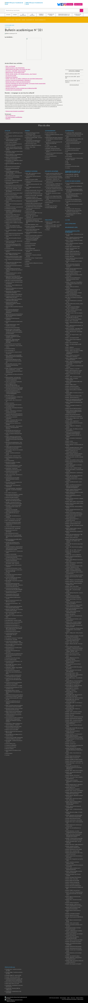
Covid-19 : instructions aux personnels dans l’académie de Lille (14, 382)
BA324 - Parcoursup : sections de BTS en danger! (74, 507)
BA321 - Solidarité (70, 347)
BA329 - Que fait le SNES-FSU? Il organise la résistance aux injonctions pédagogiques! (74, 768)
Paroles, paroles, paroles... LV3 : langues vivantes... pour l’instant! (21, 74)
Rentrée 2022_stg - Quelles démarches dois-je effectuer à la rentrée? (74, 686)
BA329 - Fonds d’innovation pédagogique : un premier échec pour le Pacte (74, 782)
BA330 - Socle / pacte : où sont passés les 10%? (74, 822)
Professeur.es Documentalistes (72, 150)
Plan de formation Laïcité (31, 143)
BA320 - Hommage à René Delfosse (73, 296)
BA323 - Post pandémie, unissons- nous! (74, 460)
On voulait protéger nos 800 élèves (14, 117)
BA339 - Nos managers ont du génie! (73, 941)
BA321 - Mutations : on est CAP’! (73, 369)
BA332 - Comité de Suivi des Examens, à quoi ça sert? (74, 856)
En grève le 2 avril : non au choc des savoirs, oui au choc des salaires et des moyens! (13, 680)
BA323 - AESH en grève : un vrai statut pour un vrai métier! (74, 465)
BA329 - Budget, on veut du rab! (72, 757)
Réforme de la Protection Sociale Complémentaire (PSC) (32, 133)
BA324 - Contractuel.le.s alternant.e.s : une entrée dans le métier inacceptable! (74, 513)
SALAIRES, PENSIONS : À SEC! (32, 224)
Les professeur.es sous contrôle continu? (14, 185)
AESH (67, 163)
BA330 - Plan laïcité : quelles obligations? (74, 844)
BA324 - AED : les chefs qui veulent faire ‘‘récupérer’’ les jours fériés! (74, 476)
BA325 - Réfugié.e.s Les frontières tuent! (74, 580)
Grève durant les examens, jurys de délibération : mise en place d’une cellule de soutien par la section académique (14, 277)
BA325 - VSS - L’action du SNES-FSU (73, 555)
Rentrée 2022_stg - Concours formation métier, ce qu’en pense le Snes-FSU (74, 681)
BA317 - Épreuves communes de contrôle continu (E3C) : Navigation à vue (74, 238)
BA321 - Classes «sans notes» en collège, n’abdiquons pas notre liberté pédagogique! (74, 352)
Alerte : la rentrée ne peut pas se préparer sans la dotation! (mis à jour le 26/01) (14, 706)
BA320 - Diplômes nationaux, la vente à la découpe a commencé (74, 259)
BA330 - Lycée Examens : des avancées (74, 820)
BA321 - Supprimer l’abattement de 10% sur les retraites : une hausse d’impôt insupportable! (74, 363)
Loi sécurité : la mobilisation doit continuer (16, 85)
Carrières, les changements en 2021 (33, 192)
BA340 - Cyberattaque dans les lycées (73, 948)
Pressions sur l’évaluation (12, 77)
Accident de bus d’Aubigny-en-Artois (13, 221)
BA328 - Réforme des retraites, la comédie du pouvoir (73, 731)
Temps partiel (28, 253)
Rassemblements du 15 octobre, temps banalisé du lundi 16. (14, 648)
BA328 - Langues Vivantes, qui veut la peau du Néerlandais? (73, 722)
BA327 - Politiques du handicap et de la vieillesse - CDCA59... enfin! (74, 650)
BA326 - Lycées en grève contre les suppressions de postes (73, 612)
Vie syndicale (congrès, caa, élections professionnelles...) (73, 214)
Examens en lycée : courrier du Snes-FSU (14, 622)
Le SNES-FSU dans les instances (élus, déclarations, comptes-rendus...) (74, 211)
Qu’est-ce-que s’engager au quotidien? (15, 111)
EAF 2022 (8, 573)
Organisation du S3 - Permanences (73, 209)
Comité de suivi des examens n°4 (12, 625)
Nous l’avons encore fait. (11, 618)
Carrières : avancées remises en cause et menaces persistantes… (34, 227)
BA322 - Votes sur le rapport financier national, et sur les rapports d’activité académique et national (73, 412)
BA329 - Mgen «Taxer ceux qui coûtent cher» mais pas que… (74, 799)
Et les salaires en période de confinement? (11, 417)
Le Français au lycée (10, 248)
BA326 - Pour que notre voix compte (73, 588)
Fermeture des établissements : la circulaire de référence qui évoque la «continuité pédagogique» (13, 392)
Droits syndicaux (49, 202)
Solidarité (8, 119)
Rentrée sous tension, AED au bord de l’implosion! (13, 566)
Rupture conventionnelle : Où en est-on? (34, 190)
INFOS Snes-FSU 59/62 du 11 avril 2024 (14, 685)
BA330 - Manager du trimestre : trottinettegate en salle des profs (73, 847)
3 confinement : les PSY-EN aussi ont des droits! (14, 133)
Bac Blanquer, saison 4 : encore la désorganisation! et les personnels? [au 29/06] (14, 692)
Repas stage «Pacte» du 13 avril (12, 983)
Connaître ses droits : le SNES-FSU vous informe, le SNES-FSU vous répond (54, 184)
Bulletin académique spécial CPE (72, 74)
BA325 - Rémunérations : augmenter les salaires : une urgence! (74, 563)
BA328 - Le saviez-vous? (71, 743)
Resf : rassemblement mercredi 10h (13, 520)
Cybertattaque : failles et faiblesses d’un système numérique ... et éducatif (14, 724)
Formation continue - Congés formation (34, 258)
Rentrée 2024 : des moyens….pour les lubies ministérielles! (13, 665)
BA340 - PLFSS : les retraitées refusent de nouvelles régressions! (74, 961)
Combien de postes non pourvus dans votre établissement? (13, 715)
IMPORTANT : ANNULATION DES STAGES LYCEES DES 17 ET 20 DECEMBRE (12, 341)
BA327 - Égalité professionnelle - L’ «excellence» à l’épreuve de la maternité (74, 647)
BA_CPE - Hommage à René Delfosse (73, 319)
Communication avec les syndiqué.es (13, 344)
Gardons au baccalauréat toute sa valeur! (14, 193)
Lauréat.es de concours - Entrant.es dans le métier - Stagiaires (74, 159)
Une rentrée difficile (10, 460)
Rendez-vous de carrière (31, 243)
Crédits (68, 997)
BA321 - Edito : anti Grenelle (72, 321)
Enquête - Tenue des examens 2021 (13, 977)
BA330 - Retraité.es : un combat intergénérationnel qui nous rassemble (74, 831)
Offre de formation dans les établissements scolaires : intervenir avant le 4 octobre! (13, 304)
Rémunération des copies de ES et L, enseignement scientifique (13, 292)
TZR (67, 152)
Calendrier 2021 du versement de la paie (34, 193)
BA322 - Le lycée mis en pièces (72, 386)
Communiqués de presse (11, 747)
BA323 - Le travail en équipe (72, 443)
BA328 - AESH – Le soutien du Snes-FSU (74, 720)
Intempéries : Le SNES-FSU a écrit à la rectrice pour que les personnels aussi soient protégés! (13, 212)
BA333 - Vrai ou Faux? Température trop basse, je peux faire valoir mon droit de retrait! (74, 894)
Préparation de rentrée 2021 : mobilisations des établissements (13, 510)
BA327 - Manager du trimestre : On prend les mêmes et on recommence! (74, 636)
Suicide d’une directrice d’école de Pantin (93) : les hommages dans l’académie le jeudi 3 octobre (14, 315)
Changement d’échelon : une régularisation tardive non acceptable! (34, 198)
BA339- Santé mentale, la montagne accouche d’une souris (73, 928)
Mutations (28, 242)
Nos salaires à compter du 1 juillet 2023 (14, 638)
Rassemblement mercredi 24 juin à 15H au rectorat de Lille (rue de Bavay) (14, 176)
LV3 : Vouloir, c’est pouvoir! (11, 492)
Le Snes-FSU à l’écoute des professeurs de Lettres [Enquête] (14, 575)
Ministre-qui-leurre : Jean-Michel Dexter (15, 68)
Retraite (27, 261)
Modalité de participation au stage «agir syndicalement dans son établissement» (14, 979)
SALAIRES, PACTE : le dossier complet (13, 620)
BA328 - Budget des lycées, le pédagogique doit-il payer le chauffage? (74, 736)
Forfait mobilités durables (11, 660)
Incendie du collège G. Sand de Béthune (14, 294)
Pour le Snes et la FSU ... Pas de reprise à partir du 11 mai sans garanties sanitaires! (14, 428)
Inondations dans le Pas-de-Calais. (13, 658)
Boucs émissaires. (9, 178)
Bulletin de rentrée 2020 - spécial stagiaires (72, 81)
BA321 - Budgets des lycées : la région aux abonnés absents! (74, 359)
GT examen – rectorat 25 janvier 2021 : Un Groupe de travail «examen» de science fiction (14, 507)
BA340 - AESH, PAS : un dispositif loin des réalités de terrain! (74, 958)
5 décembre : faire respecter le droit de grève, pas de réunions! (14, 144)
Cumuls (27, 264)
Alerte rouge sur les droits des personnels (14, 233)
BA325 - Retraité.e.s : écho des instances (74, 581)
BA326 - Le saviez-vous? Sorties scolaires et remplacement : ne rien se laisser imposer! (74, 630)
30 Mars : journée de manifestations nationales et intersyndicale (13, 158)
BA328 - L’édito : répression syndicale (74, 711)
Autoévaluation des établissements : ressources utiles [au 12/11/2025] (33, 141)
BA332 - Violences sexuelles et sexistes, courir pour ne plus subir (74, 872)
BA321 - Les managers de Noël (72, 337)
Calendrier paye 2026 (30, 211)
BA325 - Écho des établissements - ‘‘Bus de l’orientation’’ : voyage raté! (74, 535)
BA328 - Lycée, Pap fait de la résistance (74, 718)
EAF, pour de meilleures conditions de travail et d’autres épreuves (13, 559)
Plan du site (73, 997)
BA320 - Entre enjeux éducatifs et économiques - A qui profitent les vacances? (73, 266)
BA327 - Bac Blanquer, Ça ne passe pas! (74, 416)
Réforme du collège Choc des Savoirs (33, 145)
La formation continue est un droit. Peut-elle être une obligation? (54, 190)
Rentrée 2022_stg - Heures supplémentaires (71, 692)
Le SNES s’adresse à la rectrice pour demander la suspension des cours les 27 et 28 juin (14, 270)
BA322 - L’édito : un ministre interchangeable (72, 379)
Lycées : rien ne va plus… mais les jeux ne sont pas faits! (14, 475)
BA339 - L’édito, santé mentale (72, 923)
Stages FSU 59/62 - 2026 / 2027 (72, 176)
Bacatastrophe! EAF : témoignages (13, 528)
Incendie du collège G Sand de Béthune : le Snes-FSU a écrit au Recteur (14, 300)
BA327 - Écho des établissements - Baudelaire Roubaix (73, 661)
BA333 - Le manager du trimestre (73, 884)
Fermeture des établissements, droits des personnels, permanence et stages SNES (14, 388)
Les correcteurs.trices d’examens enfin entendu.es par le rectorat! (14, 592)
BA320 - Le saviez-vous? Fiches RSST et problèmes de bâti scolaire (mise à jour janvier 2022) (74, 284)
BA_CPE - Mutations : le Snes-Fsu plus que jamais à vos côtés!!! (74, 310)
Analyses (68, 207)
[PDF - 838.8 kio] (34, 49)
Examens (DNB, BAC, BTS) (51, 207)
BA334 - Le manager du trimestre (73, 913)
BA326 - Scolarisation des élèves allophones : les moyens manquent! (73, 596)
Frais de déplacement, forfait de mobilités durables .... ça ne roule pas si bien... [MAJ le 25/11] (14, 173)
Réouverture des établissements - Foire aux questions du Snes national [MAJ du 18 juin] (14, 444)
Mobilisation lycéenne (10, 348)
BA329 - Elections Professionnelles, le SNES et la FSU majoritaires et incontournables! (73, 803)
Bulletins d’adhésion (79, 997)
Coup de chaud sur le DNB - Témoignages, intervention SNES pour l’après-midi (14, 738)
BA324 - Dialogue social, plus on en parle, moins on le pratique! (74, 493)
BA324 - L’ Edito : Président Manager (73, 468)
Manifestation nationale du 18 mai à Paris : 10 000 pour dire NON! (13, 254)
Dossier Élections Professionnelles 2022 (14, 982)
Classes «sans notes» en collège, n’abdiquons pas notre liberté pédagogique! (24, 78)
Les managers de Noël (11, 75)
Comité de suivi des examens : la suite (13, 568)
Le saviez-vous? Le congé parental (14, 90)
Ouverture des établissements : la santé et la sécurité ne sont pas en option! (14, 466)
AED (67, 161)
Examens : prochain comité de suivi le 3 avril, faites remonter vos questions (13, 676)
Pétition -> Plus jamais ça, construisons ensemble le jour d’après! (14, 411)
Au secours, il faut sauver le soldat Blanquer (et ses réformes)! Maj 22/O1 (14, 500)
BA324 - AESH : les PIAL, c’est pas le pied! (74, 501)
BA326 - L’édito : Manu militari (72, 586)
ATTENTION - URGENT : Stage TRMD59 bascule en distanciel (14, 668)
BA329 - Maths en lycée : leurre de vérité (74, 761)
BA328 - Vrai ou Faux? (70, 742)
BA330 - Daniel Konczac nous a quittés (74, 849)
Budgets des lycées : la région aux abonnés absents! (18, 82)
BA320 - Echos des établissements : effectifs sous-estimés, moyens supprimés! (73, 279)
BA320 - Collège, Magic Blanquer (72, 251)
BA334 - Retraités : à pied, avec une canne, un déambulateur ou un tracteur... (74, 905)
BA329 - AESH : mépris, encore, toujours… (74, 770)
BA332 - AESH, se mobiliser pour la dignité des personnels (73, 869)
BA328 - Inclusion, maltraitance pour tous (74, 717)
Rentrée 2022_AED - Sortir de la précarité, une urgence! (72, 700)
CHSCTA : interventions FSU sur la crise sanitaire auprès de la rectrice (14, 420)
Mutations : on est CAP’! (11, 86)
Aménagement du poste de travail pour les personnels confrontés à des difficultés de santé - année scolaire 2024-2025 (34, 221)
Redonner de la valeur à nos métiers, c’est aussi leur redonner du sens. (74, 139)
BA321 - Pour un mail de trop (72, 342)
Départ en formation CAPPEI (32, 179)
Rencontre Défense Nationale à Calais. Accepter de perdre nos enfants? (14, 727)
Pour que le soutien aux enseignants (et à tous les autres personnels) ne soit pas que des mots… (14, 655)
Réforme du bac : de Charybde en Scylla (15, 72)
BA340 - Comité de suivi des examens (73, 946)
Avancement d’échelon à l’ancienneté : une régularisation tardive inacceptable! (34, 205)
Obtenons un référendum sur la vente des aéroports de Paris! (14, 289)
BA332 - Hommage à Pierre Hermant (73, 877)
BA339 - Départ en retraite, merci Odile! (74, 940)
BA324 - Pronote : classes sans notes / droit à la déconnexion (74, 516)
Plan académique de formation (12, 533)
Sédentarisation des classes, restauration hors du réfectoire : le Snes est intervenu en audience (54, 139)
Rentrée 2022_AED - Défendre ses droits (74, 698)
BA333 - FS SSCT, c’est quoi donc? (73, 890)
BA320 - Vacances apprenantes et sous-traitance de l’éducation (74, 269)
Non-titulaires (69, 156)
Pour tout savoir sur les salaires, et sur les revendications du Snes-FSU (34, 201)
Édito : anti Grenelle (10, 66)
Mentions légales (63, 997)
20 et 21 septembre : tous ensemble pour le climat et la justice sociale (14, 155)
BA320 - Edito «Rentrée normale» (73, 246)
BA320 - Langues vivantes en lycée (73, 254)
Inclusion (48, 158)
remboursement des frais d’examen (13, 631)
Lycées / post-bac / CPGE (51, 146)
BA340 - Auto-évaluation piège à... (73, 956)
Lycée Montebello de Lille (51, 133)
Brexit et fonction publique (11, 195)
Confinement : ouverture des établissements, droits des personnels (13, 469)
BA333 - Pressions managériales (72, 882)
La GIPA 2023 (8, 636)
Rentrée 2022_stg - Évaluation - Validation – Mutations (72, 689)
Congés (47, 204)
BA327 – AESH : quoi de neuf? (72, 642)
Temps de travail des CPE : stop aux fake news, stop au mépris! (14, 242)
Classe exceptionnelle (30, 248)
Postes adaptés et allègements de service (34, 263)
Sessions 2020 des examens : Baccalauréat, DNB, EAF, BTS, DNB (13, 385)
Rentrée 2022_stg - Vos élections (73, 684)
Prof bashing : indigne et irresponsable (14, 180)
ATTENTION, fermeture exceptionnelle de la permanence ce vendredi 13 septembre (14, 695)
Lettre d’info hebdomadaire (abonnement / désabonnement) (72, 999)
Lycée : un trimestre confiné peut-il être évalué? (14, 434)
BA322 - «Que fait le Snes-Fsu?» (72, 397)
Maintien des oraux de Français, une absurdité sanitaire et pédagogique (13, 431)
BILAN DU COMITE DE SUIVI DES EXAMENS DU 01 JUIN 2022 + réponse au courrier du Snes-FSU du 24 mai (14, 585)
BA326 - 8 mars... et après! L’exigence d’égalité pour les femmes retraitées (74, 622)
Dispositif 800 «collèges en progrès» (33, 136)
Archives (7, 755)
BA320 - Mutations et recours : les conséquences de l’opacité (73, 290)
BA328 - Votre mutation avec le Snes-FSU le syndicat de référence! (74, 746)
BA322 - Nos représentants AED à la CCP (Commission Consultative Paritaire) (74, 400)
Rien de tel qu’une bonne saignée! (13, 166)
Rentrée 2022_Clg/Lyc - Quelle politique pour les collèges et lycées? (74, 675)
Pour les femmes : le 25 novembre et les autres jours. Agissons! (14, 483)
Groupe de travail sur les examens (13, 327)
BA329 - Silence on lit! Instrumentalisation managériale (73, 788)
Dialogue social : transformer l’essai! (13, 456)
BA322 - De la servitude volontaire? (73, 414)
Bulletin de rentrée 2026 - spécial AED (53, 225)
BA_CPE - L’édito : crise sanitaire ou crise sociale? (74, 235)
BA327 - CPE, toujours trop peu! (72, 653)
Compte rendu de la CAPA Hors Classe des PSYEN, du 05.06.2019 (13, 263)
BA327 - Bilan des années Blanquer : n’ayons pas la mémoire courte (73, 639)
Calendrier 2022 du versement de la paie (34, 203)
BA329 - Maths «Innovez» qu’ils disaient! (74, 790)
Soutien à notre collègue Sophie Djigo (54, 196)
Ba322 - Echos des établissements (73, 388)
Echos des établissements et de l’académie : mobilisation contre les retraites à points (13, 337)
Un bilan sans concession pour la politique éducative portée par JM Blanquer (13, 544)
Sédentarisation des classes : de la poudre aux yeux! (18, 69)
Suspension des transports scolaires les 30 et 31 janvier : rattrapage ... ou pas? (14, 187)
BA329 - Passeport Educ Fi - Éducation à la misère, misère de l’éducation (74, 785)
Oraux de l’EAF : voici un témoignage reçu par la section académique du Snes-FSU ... (14, 536)
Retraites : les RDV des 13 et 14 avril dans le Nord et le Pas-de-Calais (14, 610)
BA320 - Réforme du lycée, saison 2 (73, 253)
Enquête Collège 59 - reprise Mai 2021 (13, 975)
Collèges (48, 145)
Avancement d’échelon (30, 245)
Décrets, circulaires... (10, 748)
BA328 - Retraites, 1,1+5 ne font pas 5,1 (74, 734)
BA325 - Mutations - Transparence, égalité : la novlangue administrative (73, 569)
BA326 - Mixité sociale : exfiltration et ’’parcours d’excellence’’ (73, 602)
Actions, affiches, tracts (10, 743)
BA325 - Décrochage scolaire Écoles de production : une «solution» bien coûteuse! (74, 541)
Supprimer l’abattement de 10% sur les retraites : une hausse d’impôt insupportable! (26, 83)
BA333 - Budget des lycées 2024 (72, 880)
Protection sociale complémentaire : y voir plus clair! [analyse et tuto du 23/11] (54, 187)
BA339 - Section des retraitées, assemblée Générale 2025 (72, 937)
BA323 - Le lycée (69, 441)
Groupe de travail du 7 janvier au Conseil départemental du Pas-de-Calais (14, 709)
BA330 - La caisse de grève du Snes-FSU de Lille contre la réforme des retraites (74, 839)
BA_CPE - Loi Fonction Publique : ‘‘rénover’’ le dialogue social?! (73, 307)
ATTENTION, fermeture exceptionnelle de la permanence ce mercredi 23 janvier (14, 218)
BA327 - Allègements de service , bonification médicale (72, 658)
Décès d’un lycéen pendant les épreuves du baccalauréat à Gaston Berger (14, 607)
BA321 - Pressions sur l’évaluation (73, 349)
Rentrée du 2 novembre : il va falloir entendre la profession (13, 463)
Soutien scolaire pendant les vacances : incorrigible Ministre (14, 405)
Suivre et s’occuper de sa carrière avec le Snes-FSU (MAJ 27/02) (14, 570)
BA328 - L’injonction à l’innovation (73, 713)
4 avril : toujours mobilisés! (11, 142)
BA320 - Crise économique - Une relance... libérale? (72, 249)
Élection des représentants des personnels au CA (12, 183)
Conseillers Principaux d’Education (73, 148)
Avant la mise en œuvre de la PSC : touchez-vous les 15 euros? (33, 230)
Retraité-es (68, 164)
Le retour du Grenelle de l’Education (13, 526)
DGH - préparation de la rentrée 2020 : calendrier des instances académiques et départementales (14, 357)
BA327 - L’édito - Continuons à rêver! (73, 376)
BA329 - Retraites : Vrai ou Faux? (73, 775)
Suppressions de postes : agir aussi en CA (14, 207)
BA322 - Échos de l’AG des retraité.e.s (74, 408)
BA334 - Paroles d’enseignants (72, 902)
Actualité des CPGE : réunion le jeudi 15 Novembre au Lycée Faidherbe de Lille (74, 133)
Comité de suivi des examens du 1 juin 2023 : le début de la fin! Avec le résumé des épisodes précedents (14, 628)
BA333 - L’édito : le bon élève (72, 879)
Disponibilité (28, 259)
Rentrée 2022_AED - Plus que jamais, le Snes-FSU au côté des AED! (74, 695)
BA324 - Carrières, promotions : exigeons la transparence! (74, 499)
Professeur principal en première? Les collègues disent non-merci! (13, 296)
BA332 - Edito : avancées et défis (72, 851)
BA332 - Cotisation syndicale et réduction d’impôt (72, 863)
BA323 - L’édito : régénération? (72, 421)
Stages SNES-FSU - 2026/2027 (72, 174)
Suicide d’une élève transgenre (12, 497)
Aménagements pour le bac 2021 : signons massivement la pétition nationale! (13, 479)
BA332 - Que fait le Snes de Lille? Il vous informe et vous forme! (74, 853)
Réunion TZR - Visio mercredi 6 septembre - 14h (32, 216)
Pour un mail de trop (10, 115)
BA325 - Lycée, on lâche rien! (72, 537)
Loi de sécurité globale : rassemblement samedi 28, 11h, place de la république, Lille (14, 490)
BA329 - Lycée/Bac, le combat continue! (74, 759)
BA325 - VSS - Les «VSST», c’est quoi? (74, 550)
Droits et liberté (9, 753)
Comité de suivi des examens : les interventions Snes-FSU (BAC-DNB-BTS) (14, 589)
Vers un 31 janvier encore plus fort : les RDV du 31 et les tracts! (14, 601)
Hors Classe (28, 247)
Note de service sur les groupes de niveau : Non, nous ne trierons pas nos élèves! (14, 672)
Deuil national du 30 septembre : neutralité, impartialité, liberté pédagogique (12, 311)
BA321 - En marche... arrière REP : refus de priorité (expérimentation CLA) (74, 329)
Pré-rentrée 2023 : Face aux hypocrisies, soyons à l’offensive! (14, 645)
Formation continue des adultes (72, 166)
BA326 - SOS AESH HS (70, 614)
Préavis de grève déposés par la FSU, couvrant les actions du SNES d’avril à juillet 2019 (13, 246)
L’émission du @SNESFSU (11, 745)
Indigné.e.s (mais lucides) (11, 554)
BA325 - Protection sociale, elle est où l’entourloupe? (73, 557)
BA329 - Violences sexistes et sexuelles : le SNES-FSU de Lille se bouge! (74, 793)
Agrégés (68, 146)
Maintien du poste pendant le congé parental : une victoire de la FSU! (73, 142)
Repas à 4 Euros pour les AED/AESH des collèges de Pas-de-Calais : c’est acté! (14, 712)
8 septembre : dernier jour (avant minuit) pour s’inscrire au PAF (14, 152)
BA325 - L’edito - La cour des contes (73, 522)
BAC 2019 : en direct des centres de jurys (14, 280)
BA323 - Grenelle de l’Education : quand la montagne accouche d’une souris (74, 448)
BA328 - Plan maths (70, 715)
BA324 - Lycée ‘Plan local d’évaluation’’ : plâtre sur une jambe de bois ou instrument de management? (74, 486)
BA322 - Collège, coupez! (71, 384)
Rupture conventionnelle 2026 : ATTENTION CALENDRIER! (32, 239)
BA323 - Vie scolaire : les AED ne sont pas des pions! (74, 457)
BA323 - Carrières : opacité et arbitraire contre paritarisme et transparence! (74, 454)
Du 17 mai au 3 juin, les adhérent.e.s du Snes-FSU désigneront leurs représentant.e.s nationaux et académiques (74, 195)
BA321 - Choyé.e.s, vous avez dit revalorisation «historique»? (72, 356)
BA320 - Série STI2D (70, 256)
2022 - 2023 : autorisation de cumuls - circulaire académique (33, 174)
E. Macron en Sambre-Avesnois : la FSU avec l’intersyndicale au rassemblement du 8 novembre (14, 198)
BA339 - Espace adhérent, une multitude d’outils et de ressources (74, 934)
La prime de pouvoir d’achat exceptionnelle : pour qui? (11, 634)
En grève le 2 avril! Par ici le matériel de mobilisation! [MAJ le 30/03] (14, 683)
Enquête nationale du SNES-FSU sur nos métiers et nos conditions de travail (54, 174)
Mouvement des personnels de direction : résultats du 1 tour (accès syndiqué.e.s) (14, 414)
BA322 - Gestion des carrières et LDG (73, 396)
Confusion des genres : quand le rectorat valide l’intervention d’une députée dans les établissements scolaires (14, 548)
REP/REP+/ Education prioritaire (53, 148)
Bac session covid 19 (10, 395)
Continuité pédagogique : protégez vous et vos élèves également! (14, 397)
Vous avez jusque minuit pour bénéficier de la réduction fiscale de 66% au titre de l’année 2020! (74, 191)
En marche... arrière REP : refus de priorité (16, 71)
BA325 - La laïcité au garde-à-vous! (73, 523)
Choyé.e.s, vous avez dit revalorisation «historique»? (18, 80)
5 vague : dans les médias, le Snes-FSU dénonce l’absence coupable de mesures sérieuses (14, 148)
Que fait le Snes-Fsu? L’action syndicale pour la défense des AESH (21, 88)
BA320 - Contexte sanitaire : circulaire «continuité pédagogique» (74, 293)
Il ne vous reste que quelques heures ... (74, 199)
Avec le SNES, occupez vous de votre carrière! (33, 188)
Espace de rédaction (11, 1001)
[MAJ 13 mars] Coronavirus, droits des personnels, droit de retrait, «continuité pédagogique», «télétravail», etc (54, 178)
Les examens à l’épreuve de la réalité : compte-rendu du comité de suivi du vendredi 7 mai (13, 524)
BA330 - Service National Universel (73, 818)
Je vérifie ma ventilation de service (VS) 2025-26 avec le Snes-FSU (54, 142)
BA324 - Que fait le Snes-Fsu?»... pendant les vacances (73, 519)
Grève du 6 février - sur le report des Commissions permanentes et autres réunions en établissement (13, 379)
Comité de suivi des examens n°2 (12, 623)
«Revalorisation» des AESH (11, 639)
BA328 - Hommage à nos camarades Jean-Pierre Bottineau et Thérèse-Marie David (74, 750)
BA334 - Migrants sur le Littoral (72, 915)
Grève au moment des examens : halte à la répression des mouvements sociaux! (14, 257)
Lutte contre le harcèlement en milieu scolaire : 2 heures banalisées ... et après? (14, 642)
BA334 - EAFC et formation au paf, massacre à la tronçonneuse (73, 908)
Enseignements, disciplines (51, 206)
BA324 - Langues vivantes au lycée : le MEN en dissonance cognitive (73, 490)
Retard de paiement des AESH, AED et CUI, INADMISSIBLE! (13, 540)
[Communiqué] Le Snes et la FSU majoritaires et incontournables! (12, 595)
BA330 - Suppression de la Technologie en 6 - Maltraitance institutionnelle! (74, 816)
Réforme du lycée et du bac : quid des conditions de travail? (13, 273)
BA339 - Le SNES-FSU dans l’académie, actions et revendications (74, 931)
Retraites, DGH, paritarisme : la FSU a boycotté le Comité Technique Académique (13, 365)
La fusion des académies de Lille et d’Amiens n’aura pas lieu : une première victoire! (14, 227)
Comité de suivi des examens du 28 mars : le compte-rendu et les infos (14, 556)
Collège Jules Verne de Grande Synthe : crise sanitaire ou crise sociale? (14, 447)
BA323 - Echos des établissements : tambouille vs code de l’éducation (73, 432)
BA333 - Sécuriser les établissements (73, 885)
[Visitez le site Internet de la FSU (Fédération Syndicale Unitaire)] (13, 1000)
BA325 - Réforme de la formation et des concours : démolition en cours (74, 566)
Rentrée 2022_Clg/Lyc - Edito (72, 673)
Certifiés (68, 145)
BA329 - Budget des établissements (73, 756)
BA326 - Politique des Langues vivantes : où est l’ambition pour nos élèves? (74, 605)
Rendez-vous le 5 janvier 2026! (12, 729)
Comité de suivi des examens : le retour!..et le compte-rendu (12, 472)
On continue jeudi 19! (10, 350)
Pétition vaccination (10, 403)
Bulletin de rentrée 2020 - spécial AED (72, 77)
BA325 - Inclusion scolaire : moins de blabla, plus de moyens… (73, 529)
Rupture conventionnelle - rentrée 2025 (34, 195)
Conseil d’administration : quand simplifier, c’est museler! (12, 325)
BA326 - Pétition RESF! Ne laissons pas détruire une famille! (74, 626)
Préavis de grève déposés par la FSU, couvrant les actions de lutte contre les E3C (13, 361)
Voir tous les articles (74, 85)
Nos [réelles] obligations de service (53, 201)
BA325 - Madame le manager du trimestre (74, 575)
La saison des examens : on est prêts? (13, 519)
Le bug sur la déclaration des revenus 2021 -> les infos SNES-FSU (13, 578)
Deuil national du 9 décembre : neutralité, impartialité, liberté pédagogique (14, 495)
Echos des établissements (51, 156)
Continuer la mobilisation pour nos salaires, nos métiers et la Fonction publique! (13, 702)
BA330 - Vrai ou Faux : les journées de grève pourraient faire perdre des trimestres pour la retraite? (73, 835)
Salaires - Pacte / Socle (30, 147)
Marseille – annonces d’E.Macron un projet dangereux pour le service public (14, 503)
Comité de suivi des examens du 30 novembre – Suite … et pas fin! (12, 562)
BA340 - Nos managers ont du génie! (73, 964)
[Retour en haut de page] (5, 998)
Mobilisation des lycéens (11, 208)
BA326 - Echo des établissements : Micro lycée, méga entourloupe (74, 609)
